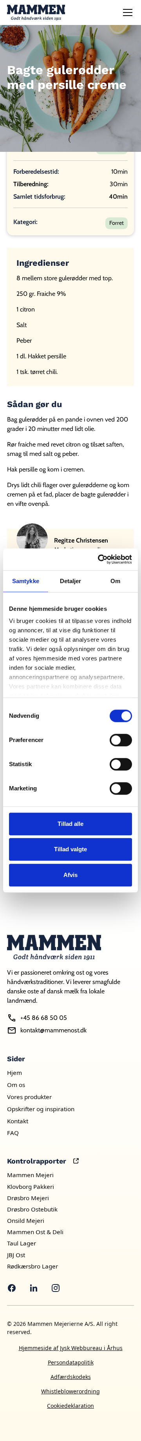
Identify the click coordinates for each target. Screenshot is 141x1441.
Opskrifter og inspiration (40, 1109)
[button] (126, 12)
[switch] (121, 740)
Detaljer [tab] (70, 581)
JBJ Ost (16, 1255)
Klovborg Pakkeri (30, 1186)
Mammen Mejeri (30, 1175)
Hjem (14, 1072)
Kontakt (17, 1121)
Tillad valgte (70, 849)
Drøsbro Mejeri (28, 1198)
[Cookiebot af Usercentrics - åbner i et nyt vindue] (99, 559)
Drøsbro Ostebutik (32, 1209)
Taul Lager (21, 1243)
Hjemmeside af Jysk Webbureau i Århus (71, 1348)
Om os (16, 1085)
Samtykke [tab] (25, 581)
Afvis (70, 875)
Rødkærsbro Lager (32, 1266)
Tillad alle (70, 823)
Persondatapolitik (71, 1362)
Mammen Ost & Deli (35, 1232)
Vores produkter (29, 1097)
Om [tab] (115, 581)
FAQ (13, 1133)
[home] (36, 12)
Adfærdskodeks (71, 1377)
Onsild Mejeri (25, 1220)
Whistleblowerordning (70, 1391)
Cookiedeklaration (70, 1405)
